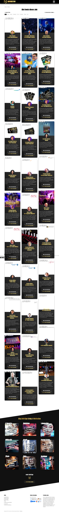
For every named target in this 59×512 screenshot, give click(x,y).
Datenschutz (28, 258)
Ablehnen (8, 257)
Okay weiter (3, 257)
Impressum (31, 258)
